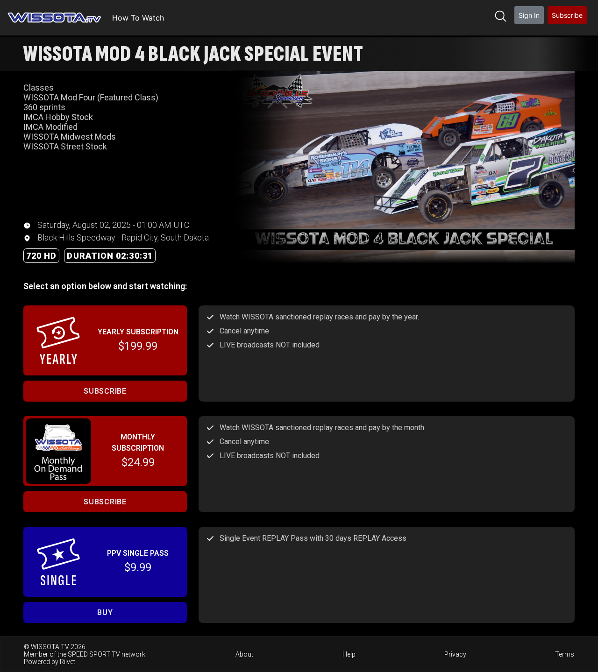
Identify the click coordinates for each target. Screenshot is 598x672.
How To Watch (138, 17)
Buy (105, 612)
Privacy (455, 654)
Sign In (529, 15)
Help (349, 654)
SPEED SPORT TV (94, 654)
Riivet (67, 661)
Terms (564, 654)
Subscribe (567, 15)
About (244, 654)
